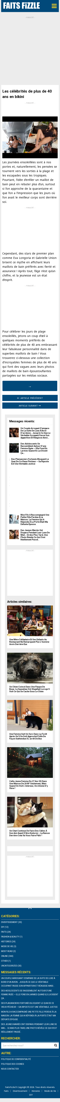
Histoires (6, 941)
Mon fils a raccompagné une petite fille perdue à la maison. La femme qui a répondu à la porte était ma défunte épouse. (35, 519)
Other (4, 961)
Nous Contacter (10, 1069)
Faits (4, 932)
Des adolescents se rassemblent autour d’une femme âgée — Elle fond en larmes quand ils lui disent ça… (34, 448)
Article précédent (31, 397)
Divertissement (9, 922)
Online (4, 956)
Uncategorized (9, 966)
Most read (7, 951)
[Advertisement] (30, 48)
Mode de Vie (7, 946)
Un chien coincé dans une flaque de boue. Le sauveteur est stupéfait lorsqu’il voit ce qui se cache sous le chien (29, 689)
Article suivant (29, 405)
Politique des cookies (12, 1064)
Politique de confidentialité (16, 1059)
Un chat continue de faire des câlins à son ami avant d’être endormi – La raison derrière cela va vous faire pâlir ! (29, 833)
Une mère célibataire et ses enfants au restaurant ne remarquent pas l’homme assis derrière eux (29, 641)
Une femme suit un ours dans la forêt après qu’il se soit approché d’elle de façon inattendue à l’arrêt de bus (28, 736)
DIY (2, 927)
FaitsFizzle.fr (11, 1087)
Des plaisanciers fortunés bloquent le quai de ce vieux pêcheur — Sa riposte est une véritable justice (30, 461)
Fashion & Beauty (10, 937)
